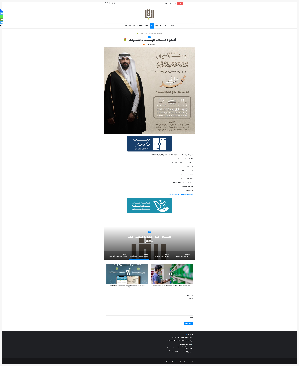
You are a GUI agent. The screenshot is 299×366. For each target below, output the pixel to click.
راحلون (156, 25)
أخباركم (166, 25)
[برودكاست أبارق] (149, 14)
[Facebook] (1, 10)
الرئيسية (172, 25)
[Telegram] (1, 22)
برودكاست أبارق (169, 361)
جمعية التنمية (140, 25)
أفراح (152, 25)
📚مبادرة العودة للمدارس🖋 (185, 344)
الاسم (191, 317)
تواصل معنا (128, 25)
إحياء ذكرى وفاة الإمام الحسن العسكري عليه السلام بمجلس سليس (161, 3)
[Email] (1, 19)
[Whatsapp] (1, 16)
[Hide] (0, 25)
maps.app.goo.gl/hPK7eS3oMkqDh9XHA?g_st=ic (180, 194)
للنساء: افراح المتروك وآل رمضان (149, 239)
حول (134, 25)
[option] (149, 240)
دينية (161, 25)
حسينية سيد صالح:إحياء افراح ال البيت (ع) (182, 337)
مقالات (146, 25)
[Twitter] (1, 13)
